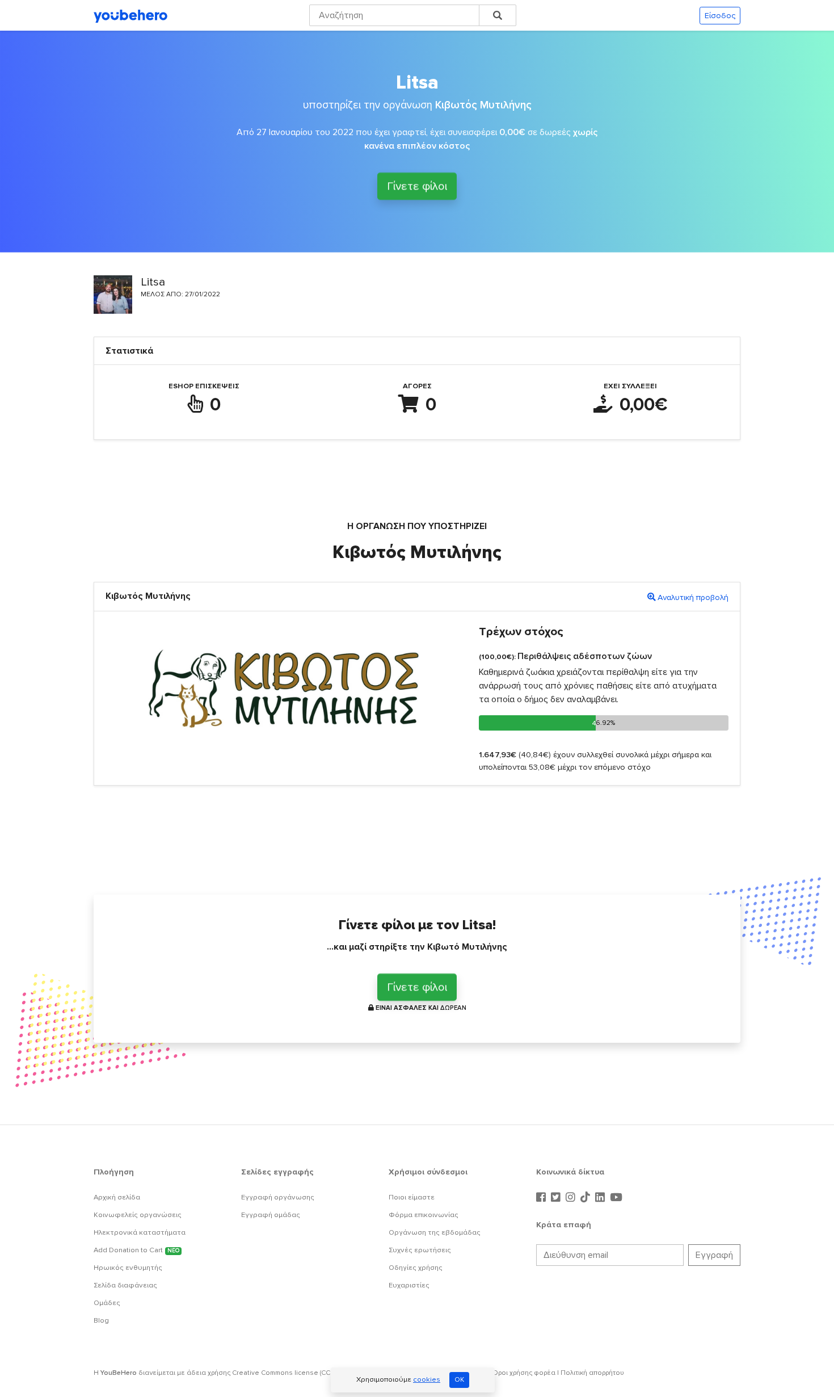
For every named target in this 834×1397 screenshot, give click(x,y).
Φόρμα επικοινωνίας (423, 1214)
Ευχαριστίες (409, 1285)
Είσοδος (720, 15)
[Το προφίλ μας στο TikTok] (586, 1198)
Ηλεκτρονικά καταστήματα (140, 1232)
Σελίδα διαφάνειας (125, 1285)
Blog (101, 1320)
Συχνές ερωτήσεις (420, 1250)
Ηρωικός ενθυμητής (128, 1267)
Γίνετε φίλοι (417, 184)
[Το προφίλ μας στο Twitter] (557, 1198)
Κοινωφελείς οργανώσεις (138, 1214)
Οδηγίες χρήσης (416, 1267)
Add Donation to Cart (136, 1250)
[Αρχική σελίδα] (130, 15)
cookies (426, 1379)
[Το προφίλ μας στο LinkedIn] (601, 1198)
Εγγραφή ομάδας (270, 1214)
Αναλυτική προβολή (693, 597)
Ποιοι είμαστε (412, 1197)
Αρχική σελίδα (117, 1197)
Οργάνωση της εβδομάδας (435, 1232)
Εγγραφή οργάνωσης (277, 1197)
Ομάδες (107, 1302)
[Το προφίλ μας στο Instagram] (572, 1198)
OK (459, 1379)
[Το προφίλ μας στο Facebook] (542, 1198)
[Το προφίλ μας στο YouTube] (616, 1198)
